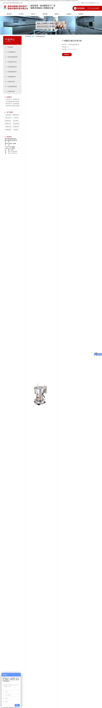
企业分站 (87, 2)
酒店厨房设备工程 (16, 115)
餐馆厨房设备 (16, 123)
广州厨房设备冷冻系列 (12, 61)
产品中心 (33, 14)
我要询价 (66, 54)
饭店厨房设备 (8, 129)
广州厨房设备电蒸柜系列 (12, 57)
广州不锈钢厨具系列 (11, 52)
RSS (95, 2)
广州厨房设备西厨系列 (12, 71)
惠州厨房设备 (8, 115)
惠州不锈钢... (16, 120)
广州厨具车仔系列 (11, 81)
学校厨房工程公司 (9, 123)
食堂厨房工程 (16, 126)
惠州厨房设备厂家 (9, 120)
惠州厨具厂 (16, 129)
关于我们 (21, 14)
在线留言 (69, 14)
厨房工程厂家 (8, 117)
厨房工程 (16, 117)
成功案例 (45, 14)
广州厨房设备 (10, 47)
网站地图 (92, 2)
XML (98, 2)
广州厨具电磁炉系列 (11, 76)
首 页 (33, 36)
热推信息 (83, 2)
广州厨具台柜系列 (11, 91)
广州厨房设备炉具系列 (12, 66)
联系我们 (80, 14)
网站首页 (9, 14)
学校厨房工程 (8, 126)
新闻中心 (57, 14)
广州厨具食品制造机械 (12, 86)
